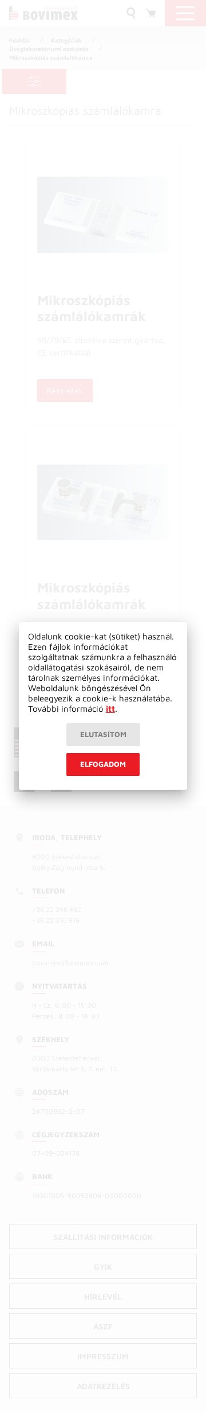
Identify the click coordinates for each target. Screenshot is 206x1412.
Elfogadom (103, 764)
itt (110, 708)
